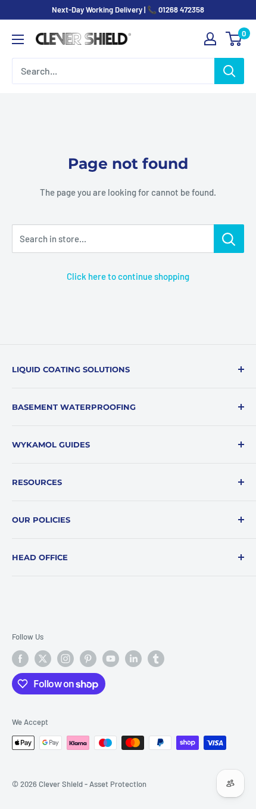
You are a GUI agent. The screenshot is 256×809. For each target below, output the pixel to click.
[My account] (210, 38)
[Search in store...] (229, 238)
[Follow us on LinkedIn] (133, 658)
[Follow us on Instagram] (65, 658)
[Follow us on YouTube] (110, 658)
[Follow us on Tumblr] (156, 658)
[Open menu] (18, 39)
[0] (234, 39)
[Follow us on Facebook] (20, 658)
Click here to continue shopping (128, 276)
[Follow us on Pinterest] (88, 658)
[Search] (229, 71)
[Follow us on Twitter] (43, 658)
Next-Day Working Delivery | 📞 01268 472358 (128, 9)
